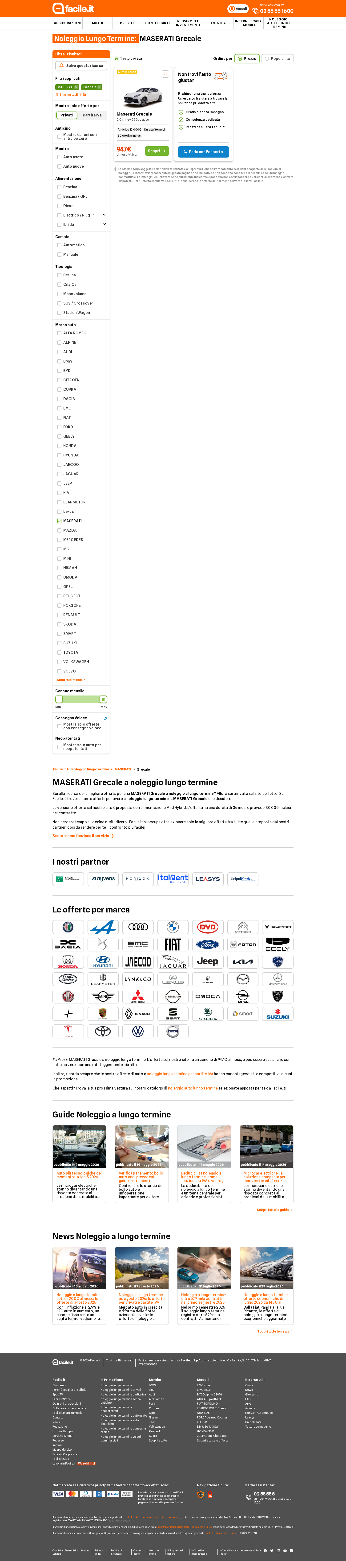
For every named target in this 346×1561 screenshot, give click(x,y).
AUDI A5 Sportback (209, 1399)
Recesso (58, 1440)
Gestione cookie (154, 1552)
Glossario (251, 1394)
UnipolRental (253, 1422)
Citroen (154, 1408)
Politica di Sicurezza (116, 1552)
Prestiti (127, 23)
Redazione (59, 1426)
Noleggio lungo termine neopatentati (116, 1409)
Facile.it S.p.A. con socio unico (220, 1533)
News (56, 1422)
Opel (152, 1412)
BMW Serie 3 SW (207, 1426)
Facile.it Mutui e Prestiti (67, 1412)
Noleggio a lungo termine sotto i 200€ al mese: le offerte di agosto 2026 (78, 1299)
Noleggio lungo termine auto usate (124, 1415)
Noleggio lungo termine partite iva (123, 1394)
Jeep (152, 1422)
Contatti (57, 1417)
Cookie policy (137, 1552)
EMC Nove (203, 1385)
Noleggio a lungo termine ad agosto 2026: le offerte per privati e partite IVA (142, 1299)
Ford (152, 1403)
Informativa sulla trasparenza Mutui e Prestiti (240, 1552)
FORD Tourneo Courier (212, 1417)
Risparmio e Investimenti (188, 23)
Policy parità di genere (175, 1552)
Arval (248, 1403)
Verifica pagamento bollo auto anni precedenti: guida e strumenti (141, 1177)
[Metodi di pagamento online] (92, 1494)
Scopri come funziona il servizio (80, 836)
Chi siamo (59, 1385)
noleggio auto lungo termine (193, 1088)
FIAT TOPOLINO (207, 1403)
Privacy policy (99, 1552)
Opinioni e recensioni (66, 1403)
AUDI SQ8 (203, 1412)
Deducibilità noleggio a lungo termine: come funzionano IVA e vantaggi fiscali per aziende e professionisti (204, 1180)
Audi (152, 1394)
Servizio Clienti (62, 1435)
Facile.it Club (60, 1459)
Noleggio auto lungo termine (278, 23)
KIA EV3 (202, 1422)
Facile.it (59, 769)
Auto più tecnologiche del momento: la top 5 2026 (79, 1175)
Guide (249, 1385)
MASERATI (123, 769)
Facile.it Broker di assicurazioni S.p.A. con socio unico (152, 1517)
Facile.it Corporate (64, 1454)
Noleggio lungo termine (90, 769)
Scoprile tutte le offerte (212, 1440)
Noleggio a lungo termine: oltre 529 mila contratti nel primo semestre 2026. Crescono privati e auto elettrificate (203, 1302)
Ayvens (250, 1408)
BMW (152, 1385)
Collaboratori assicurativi (69, 1408)
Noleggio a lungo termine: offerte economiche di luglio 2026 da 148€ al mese (266, 1300)
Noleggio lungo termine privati (121, 1389)
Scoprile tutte (158, 1440)
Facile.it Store (61, 1399)
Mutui (97, 23)
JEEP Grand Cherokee (211, 1435)
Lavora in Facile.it (73, 1463)
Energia (218, 23)
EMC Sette (203, 1389)
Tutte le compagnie (258, 1426)
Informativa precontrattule (199, 1552)
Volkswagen (157, 1426)
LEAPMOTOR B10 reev (211, 1408)
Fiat (151, 1389)
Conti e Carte (158, 23)
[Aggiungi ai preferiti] (165, 74)
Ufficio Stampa (62, 1431)
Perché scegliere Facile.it (69, 1389)
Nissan (153, 1417)
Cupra (153, 1435)
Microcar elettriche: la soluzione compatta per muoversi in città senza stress (265, 1179)
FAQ (248, 1399)
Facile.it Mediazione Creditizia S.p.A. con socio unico (184, 1527)
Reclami (57, 1445)
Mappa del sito (62, 1449)
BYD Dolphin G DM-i (209, 1394)
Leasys (249, 1417)
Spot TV (57, 1394)
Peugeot (154, 1431)
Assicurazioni (67, 23)
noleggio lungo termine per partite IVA (180, 1074)
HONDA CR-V (205, 1431)
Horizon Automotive (259, 1412)
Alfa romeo (156, 1399)
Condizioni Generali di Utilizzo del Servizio (70, 1552)
